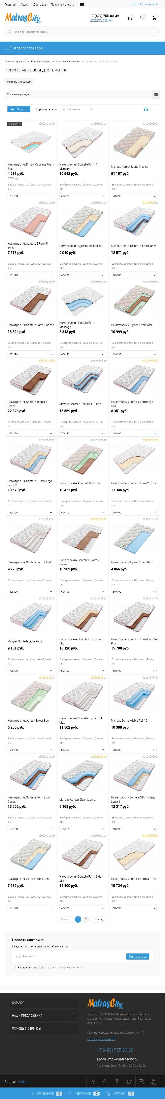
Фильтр (22, 109)
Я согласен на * (50, 967)
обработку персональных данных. (58, 967)
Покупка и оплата (62, 4)
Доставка (39, 4)
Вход (134, 4)
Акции (25, 4)
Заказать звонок (101, 20)
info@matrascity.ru (122, 1059)
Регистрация (148, 4)
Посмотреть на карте (101, 1039)
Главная (10, 4)
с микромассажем (19, 81)
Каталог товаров (28, 48)
